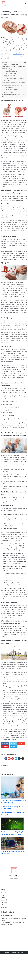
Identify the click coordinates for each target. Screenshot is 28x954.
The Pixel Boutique (18, 54)
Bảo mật (3, 893)
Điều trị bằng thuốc (10, 87)
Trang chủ (4, 907)
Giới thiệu (4, 902)
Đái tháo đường (10, 76)
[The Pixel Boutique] (3, 4)
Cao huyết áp (9, 70)
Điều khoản (4, 900)
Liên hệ (3, 905)
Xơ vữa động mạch (10, 75)
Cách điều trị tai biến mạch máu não (13, 85)
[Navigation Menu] (25, 4)
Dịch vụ (3, 897)
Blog (2, 895)
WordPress (20, 952)
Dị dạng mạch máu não (11, 71)
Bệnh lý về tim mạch (11, 73)
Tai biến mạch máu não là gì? (11, 64)
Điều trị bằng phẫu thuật (12, 89)
